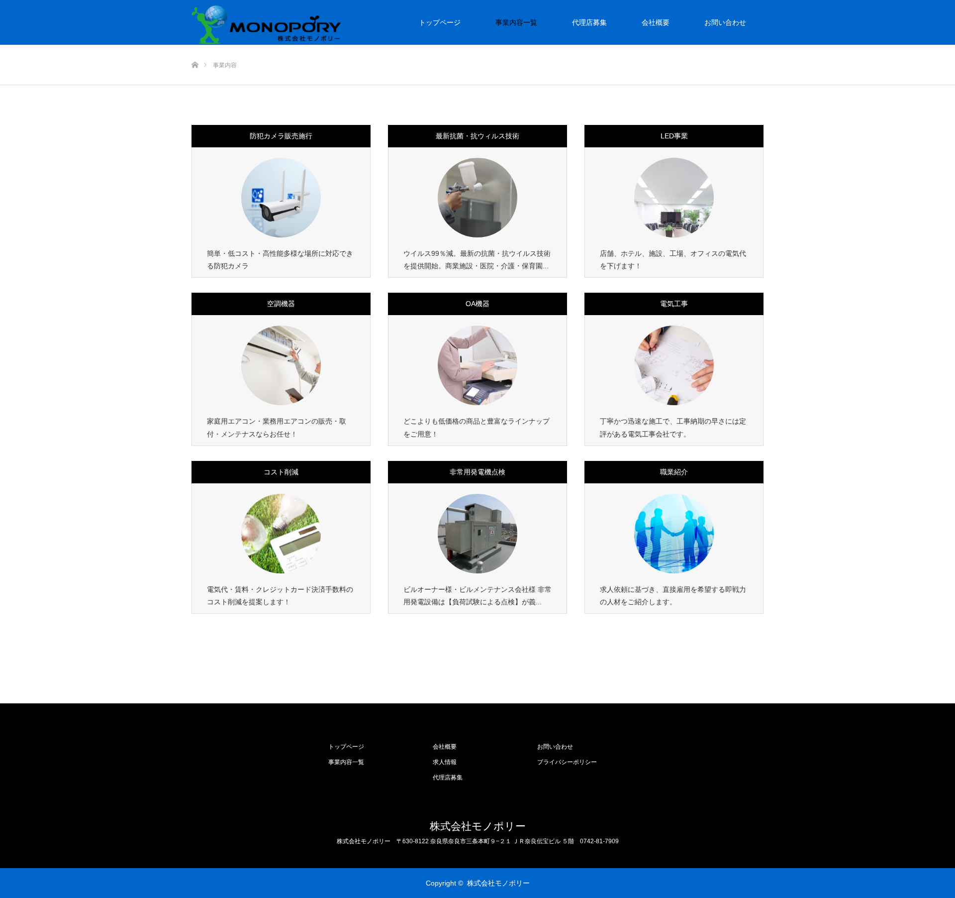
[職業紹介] (674, 533)
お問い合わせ (725, 22)
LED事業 (674, 136)
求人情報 (445, 762)
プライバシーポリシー (567, 762)
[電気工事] (674, 365)
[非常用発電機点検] (477, 533)
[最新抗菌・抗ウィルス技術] (477, 197)
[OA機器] (477, 365)
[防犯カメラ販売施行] (281, 197)
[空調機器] (281, 365)
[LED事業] (674, 197)
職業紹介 (674, 472)
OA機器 (477, 304)
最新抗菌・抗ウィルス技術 (477, 136)
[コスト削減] (281, 533)
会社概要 (655, 22)
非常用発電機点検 (477, 472)
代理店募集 (589, 22)
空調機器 (281, 304)
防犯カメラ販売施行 (281, 136)
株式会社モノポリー (478, 826)
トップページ (440, 22)
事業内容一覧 (516, 22)
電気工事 (674, 304)
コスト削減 (281, 472)
